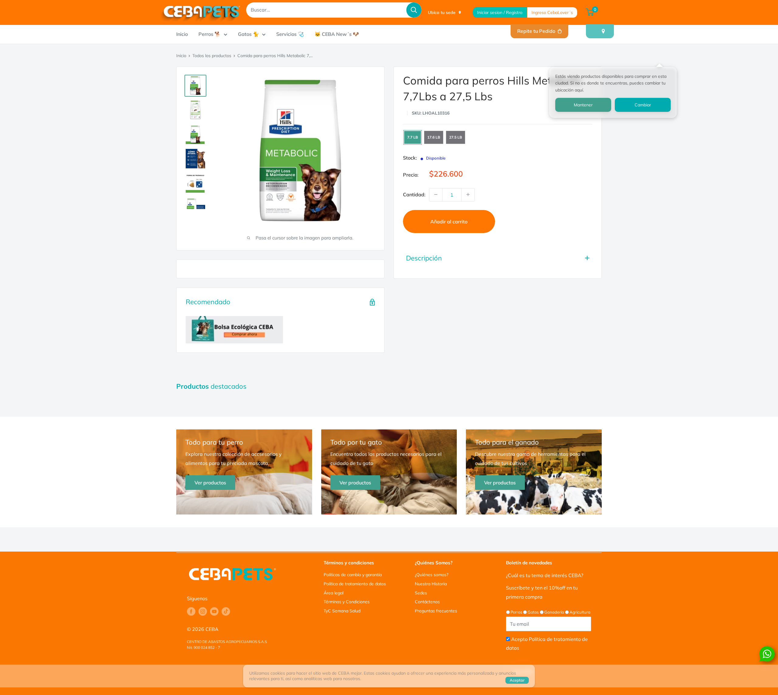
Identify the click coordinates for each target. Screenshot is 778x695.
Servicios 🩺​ (290, 34)
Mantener (583, 105)
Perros (516, 612)
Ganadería (554, 612)
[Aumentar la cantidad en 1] (468, 194)
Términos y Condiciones (347, 601)
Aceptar (517, 680)
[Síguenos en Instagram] (202, 611)
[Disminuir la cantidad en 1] (435, 194)
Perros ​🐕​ (209, 34)
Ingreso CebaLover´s (552, 12)
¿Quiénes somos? (431, 574)
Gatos (533, 612)
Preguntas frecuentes (436, 611)
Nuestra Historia (431, 584)
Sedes (421, 593)
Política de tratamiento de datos (355, 584)
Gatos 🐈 (248, 34)
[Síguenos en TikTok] (226, 611)
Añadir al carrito (448, 221)
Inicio (182, 34)
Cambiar (643, 105)
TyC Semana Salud (342, 611)
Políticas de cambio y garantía (353, 574)
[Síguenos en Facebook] (191, 611)
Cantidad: (414, 194)
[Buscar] (414, 10)
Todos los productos (211, 55)
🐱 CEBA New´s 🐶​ (337, 34)
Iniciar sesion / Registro (499, 12)
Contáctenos (427, 601)
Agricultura (580, 612)
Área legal (333, 593)
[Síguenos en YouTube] (214, 611)
